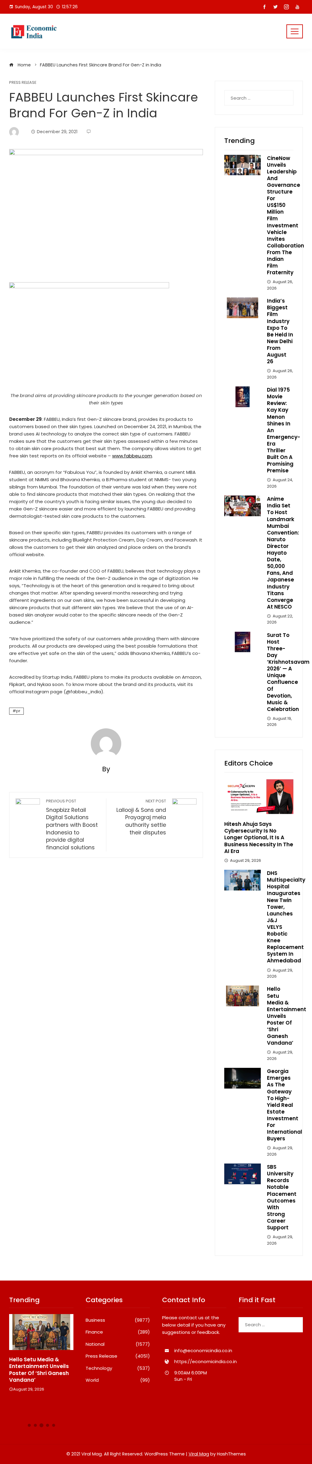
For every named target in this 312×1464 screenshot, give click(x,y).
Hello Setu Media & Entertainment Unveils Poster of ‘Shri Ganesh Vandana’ (39, 1369)
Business (118, 1320)
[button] (29, 1425)
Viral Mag (199, 1454)
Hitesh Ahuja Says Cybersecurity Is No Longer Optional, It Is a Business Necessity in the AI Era (258, 837)
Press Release (22, 83)
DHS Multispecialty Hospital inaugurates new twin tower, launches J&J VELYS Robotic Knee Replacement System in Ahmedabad (286, 916)
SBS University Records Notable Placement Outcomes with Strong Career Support (281, 1197)
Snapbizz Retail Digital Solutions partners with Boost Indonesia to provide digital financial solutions (72, 824)
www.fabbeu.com (132, 456)
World (118, 1380)
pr (18, 710)
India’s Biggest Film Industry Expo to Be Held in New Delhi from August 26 (280, 331)
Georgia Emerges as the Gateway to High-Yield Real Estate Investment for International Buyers (284, 1105)
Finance (118, 1332)
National (118, 1344)
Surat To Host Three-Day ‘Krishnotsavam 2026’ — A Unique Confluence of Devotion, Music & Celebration (288, 672)
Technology (118, 1368)
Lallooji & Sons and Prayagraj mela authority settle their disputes (141, 817)
